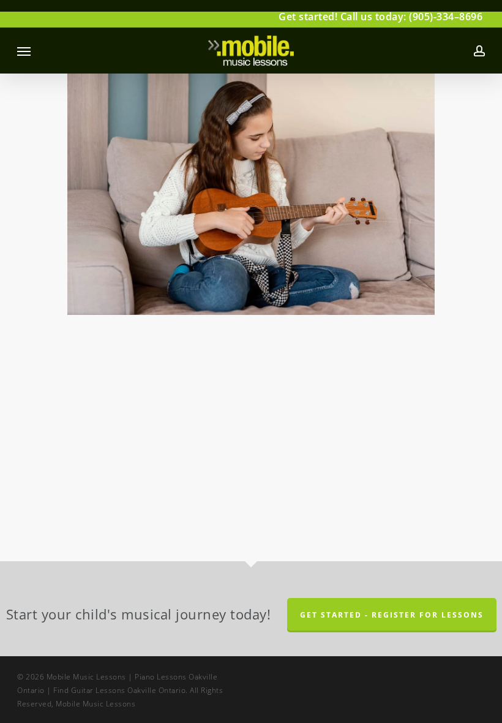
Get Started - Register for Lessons (392, 615)
